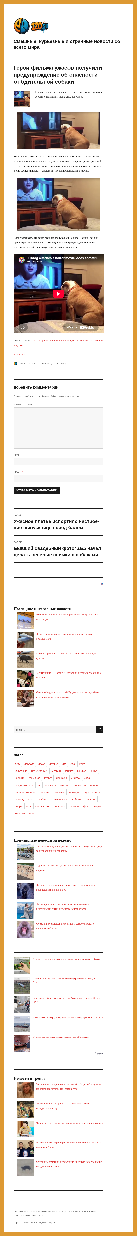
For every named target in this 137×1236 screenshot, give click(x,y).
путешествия (92, 792)
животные (46, 363)
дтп (64, 764)
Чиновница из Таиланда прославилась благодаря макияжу (69, 1123)
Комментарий (24, 404)
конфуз (81, 771)
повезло (45, 792)
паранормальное (25, 792)
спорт (18, 806)
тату (28, 806)
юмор (63, 363)
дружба (53, 764)
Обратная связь (21, 1222)
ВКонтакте (35, 1222)
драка (41, 764)
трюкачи (74, 806)
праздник (75, 792)
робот (31, 799)
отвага (64, 785)
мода (87, 778)
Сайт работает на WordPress (82, 1211)
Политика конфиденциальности (28, 1214)
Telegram (52, 1222)
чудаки (97, 806)
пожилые (59, 792)
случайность (60, 799)
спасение (90, 799)
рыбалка (43, 799)
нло (39, 785)
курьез (48, 778)
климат (69, 771)
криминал (34, 778)
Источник (19, 354)
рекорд (19, 799)
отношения (79, 785)
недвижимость (24, 785)
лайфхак (61, 778)
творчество (42, 806)
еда (72, 764)
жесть (82, 764)
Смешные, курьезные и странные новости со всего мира (67, 44)
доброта (29, 764)
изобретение (39, 771)
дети (17, 764)
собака (56, 363)
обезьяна (51, 785)
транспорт (59, 806)
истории (56, 771)
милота (75, 778)
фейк (86, 806)
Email (18, 471)
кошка (93, 771)
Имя (17, 455)
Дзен (43, 1222)
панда (94, 785)
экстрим (20, 813)
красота (20, 778)
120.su (21, 363)
